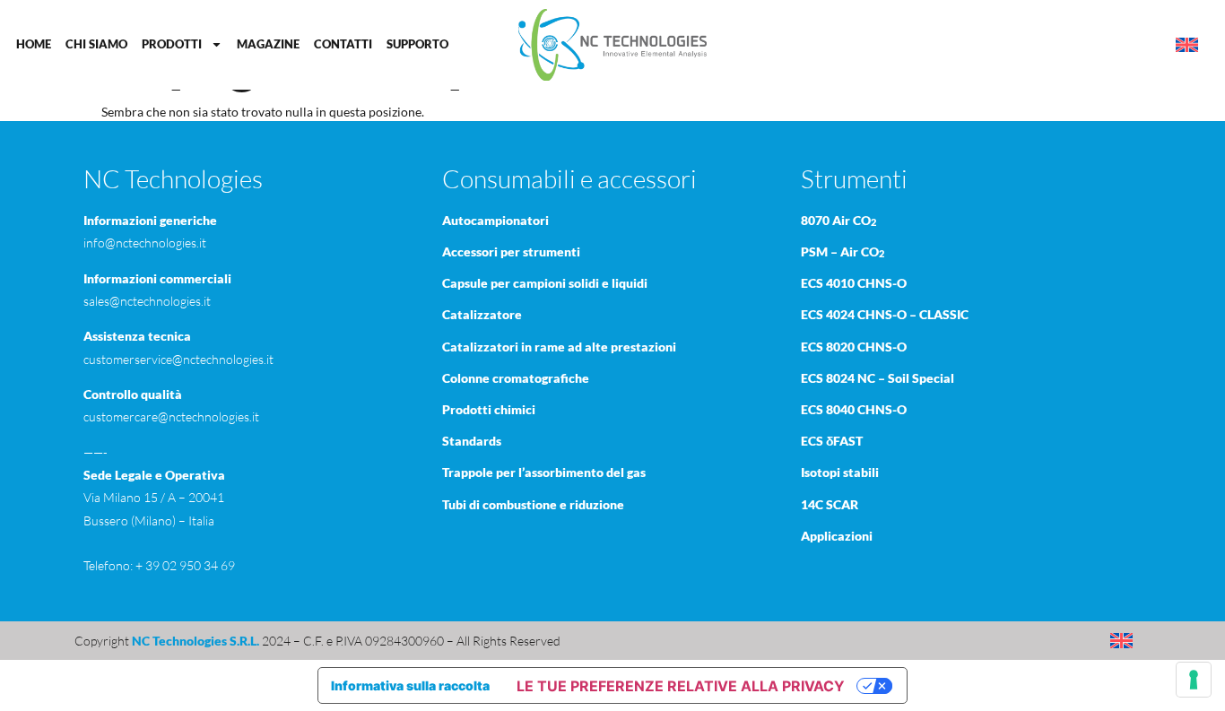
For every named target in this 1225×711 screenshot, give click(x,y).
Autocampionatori (495, 220)
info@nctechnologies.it (144, 242)
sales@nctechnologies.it (147, 300)
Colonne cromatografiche (515, 378)
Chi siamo (96, 44)
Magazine (268, 44)
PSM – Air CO (842, 251)
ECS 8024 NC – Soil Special (877, 378)
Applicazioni (837, 535)
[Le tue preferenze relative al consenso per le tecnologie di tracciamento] (1194, 680)
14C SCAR (829, 504)
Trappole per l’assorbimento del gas (544, 472)
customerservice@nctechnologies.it (178, 359)
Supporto (417, 44)
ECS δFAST (832, 440)
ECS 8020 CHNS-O (854, 346)
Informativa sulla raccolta (410, 685)
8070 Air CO (838, 220)
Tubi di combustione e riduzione (533, 504)
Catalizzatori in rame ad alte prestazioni (559, 346)
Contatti (343, 44)
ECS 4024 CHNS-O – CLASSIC (885, 314)
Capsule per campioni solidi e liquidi (544, 282)
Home (33, 44)
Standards (471, 440)
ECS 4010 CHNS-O (854, 282)
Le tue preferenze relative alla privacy (681, 686)
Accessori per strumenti (511, 251)
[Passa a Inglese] (1187, 45)
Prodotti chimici (488, 409)
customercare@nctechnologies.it (171, 416)
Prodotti (172, 44)
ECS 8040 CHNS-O (854, 409)
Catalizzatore (482, 314)
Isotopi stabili (840, 472)
